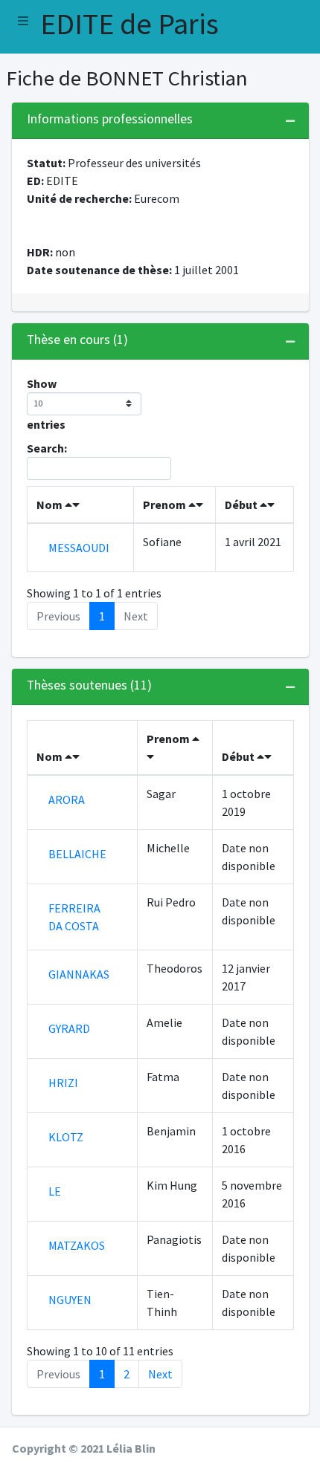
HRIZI (63, 1082)
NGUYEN (70, 1299)
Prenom (165, 504)
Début (242, 504)
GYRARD (69, 1028)
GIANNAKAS (78, 974)
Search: (47, 448)
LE (54, 1191)
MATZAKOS (76, 1245)
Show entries (46, 404)
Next (160, 1373)
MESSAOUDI (78, 547)
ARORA (66, 799)
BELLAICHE (77, 853)
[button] (23, 21)
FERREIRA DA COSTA (74, 917)
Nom (50, 504)
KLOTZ (65, 1136)
